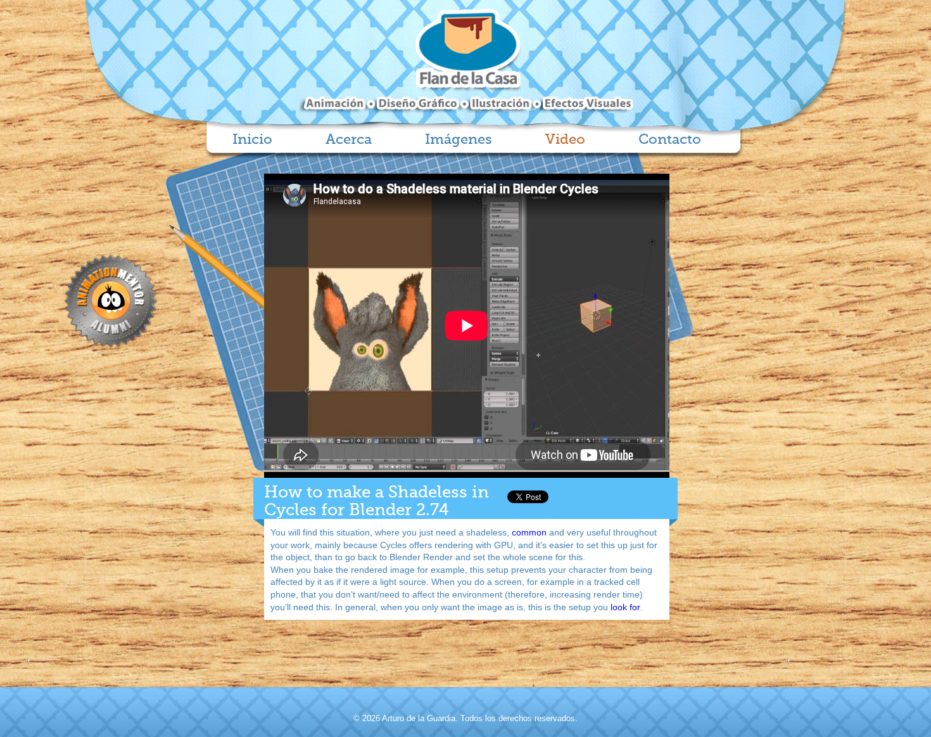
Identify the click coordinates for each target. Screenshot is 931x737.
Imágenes (458, 140)
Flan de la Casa (466, 61)
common (528, 532)
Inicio (252, 140)
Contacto (669, 140)
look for (624, 607)
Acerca (349, 140)
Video (565, 140)
